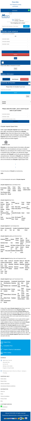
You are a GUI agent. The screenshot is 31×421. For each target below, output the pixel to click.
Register (16, 13)
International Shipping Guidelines (8, 385)
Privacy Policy (4, 398)
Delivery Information (5, 383)
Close (15, 58)
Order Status (3, 378)
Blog (2, 401)
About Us (3, 391)
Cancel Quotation (24, 79)
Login (20, 13)
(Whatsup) (4, 406)
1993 (2, 173)
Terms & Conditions (5, 396)
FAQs (2, 393)
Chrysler (4, 101)
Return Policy (4, 381)
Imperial (4, 103)
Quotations (14, 10)
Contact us (3, 409)
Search (26, 26)
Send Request (15, 79)
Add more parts (6, 79)
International (17, 349)
